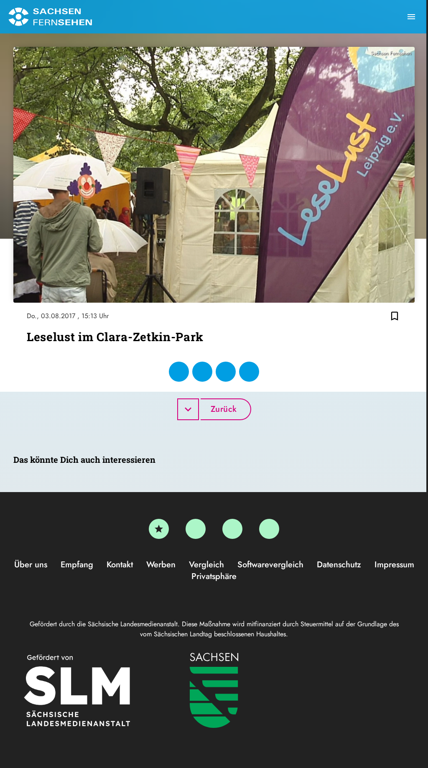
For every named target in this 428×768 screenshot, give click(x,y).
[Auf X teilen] (202, 372)
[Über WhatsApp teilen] (226, 372)
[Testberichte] (159, 529)
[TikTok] (269, 529)
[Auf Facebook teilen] (179, 372)
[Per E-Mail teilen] (249, 372)
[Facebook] (196, 529)
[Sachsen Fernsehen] (50, 16)
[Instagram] (232, 529)
